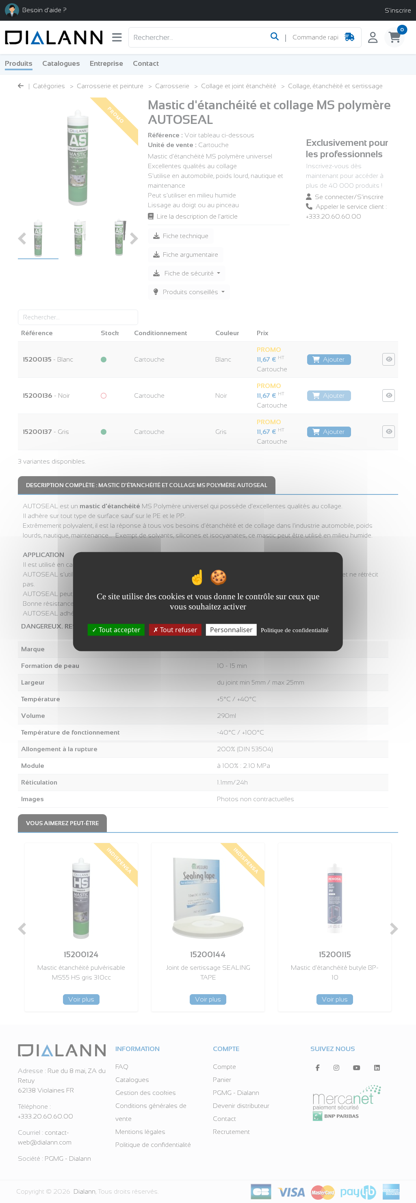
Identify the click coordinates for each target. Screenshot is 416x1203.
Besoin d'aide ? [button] (44, 10)
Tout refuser (177, 629)
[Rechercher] (275, 37)
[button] (117, 39)
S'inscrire (398, 10)
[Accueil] (53, 37)
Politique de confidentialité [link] (295, 630)
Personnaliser (231, 629)
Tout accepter (119, 629)
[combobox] (315, 37)
